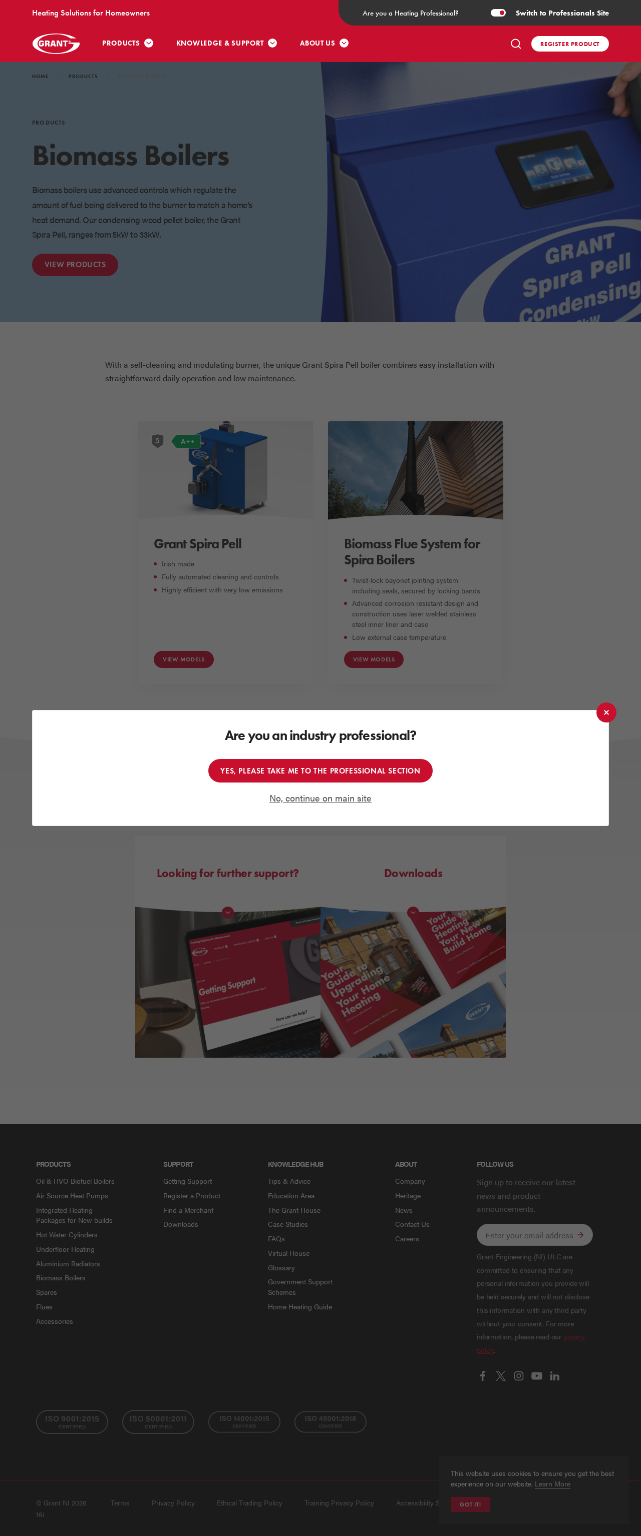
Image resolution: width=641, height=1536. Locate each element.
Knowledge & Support (220, 43)
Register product (570, 44)
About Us (318, 43)
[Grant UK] (56, 44)
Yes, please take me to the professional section (320, 771)
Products (121, 43)
